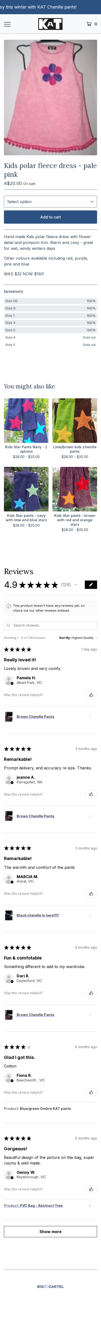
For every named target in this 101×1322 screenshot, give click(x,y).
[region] (50, 7)
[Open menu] (7, 24)
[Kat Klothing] (50, 24)
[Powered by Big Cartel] (50, 1286)
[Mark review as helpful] (91, 695)
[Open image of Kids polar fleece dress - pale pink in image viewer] (50, 97)
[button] (75, 585)
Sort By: (65, 638)
